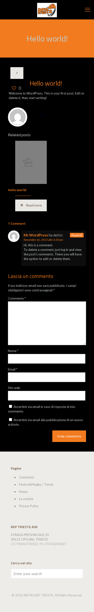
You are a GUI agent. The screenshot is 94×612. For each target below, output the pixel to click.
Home (23, 492)
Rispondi (76, 235)
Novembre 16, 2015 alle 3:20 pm (43, 239)
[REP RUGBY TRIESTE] (47, 9)
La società (26, 499)
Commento (17, 298)
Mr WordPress (36, 235)
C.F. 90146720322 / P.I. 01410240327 (38, 544)
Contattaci (26, 477)
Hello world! (17, 189)
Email (12, 369)
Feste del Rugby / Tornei (36, 484)
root (41, 114)
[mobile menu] (87, 10)
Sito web (14, 388)
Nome (13, 351)
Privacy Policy (29, 506)
